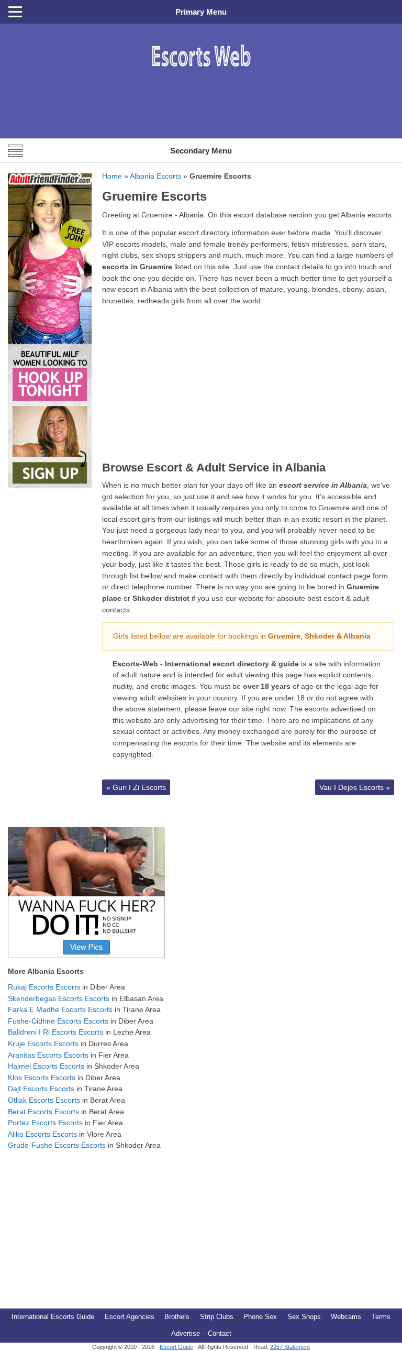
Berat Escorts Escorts (43, 1111)
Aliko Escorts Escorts (42, 1134)
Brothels (176, 1317)
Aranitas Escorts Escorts (48, 1055)
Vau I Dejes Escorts (354, 787)
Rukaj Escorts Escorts (44, 987)
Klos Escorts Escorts (41, 1077)
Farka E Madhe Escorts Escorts (60, 1009)
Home (112, 176)
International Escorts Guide (53, 1317)
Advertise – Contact (201, 1333)
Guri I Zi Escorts (136, 787)
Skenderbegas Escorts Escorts (58, 998)
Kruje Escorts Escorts (43, 1043)
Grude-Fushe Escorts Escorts (57, 1145)
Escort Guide (176, 1347)
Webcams (346, 1317)
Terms (381, 1317)
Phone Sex (260, 1317)
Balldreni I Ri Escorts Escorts (55, 1032)
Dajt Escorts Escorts (41, 1088)
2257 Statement (290, 1347)
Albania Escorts (155, 176)
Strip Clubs (216, 1317)
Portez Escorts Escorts (45, 1122)
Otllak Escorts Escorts (44, 1100)
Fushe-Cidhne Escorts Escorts (58, 1021)
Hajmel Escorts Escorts (46, 1066)
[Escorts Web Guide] (201, 76)
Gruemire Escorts (154, 196)
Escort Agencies (129, 1317)
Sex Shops (304, 1317)
